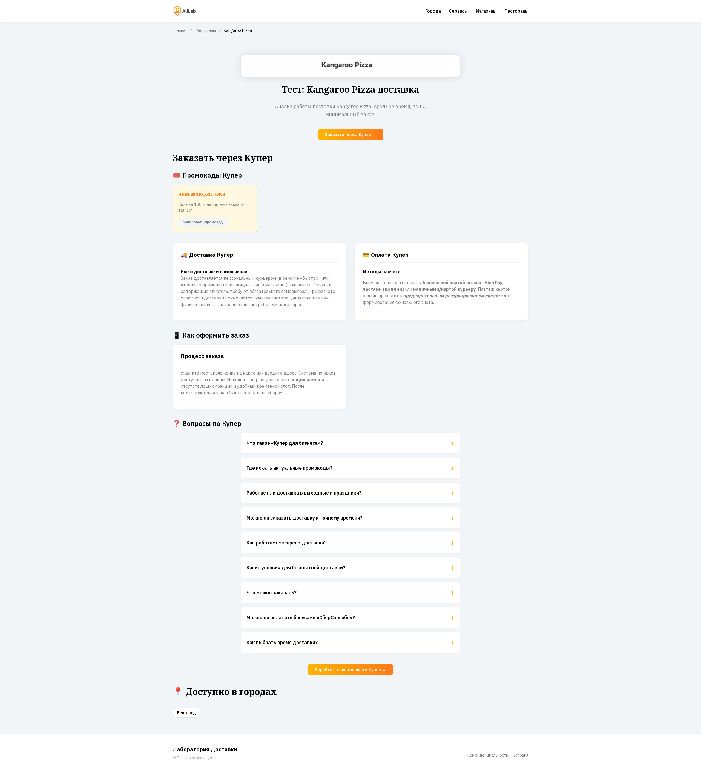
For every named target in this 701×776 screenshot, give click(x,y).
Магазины (486, 11)
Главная (180, 30)
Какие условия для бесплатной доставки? (350, 567)
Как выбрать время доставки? (350, 642)
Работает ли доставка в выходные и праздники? (350, 493)
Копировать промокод (203, 222)
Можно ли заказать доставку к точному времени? (350, 517)
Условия (520, 755)
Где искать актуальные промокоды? (350, 468)
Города (433, 11)
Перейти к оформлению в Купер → (350, 669)
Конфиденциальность (487, 755)
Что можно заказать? (350, 592)
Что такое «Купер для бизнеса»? (350, 443)
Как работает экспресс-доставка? (350, 542)
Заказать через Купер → (350, 134)
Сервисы (458, 11)
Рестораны (516, 11)
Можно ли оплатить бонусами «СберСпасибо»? (350, 617)
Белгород (186, 712)
